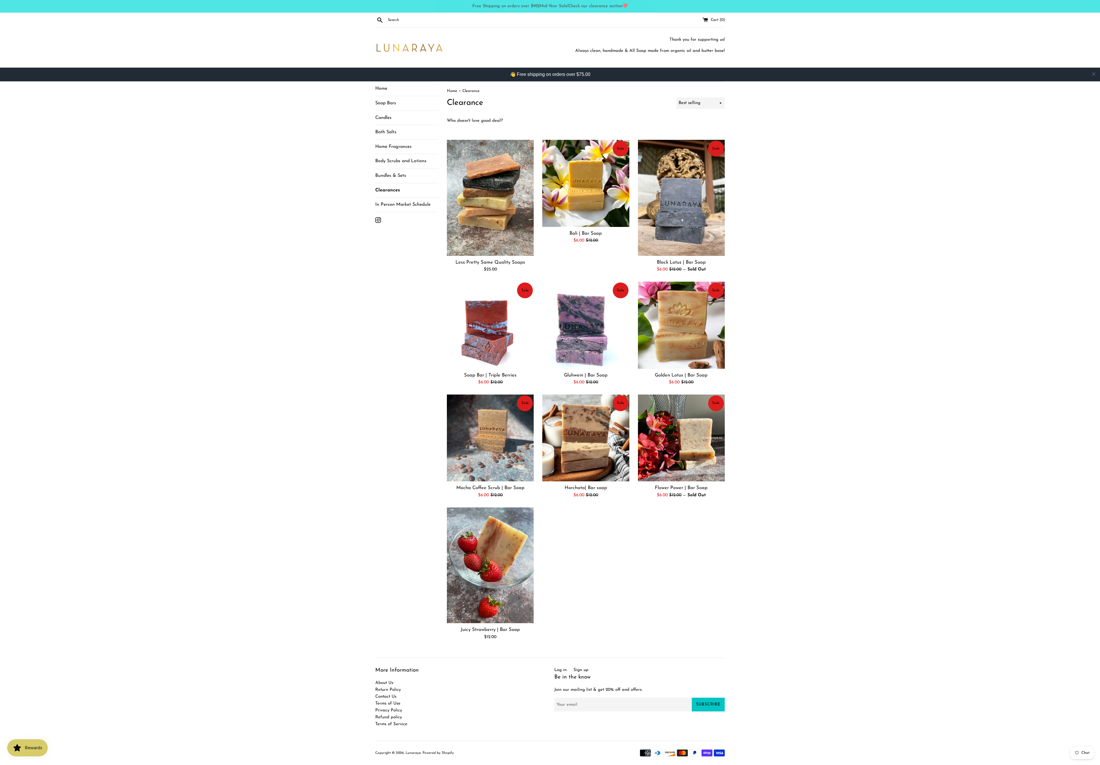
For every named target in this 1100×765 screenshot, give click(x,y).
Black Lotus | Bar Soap (681, 262)
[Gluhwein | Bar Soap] (585, 325)
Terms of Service (391, 724)
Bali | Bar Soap (585, 233)
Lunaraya (413, 753)
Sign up (580, 670)
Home (381, 88)
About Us (384, 683)
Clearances (387, 190)
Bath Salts (385, 132)
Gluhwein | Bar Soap (586, 375)
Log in (560, 670)
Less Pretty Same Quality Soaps (490, 262)
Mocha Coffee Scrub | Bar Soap (490, 488)
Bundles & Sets (390, 175)
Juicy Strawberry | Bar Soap (490, 629)
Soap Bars (385, 103)
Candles (383, 117)
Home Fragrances (393, 146)
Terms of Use (387, 703)
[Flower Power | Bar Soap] (681, 438)
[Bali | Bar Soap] (585, 183)
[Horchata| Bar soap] (585, 438)
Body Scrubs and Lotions (401, 161)
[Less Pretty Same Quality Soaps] (490, 198)
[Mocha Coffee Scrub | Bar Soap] (490, 438)
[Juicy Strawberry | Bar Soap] (490, 565)
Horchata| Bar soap (586, 488)
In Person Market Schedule (403, 204)
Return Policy (388, 690)
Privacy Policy (388, 710)
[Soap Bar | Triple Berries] (490, 325)
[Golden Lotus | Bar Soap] (681, 325)
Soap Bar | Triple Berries (490, 375)
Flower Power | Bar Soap (681, 488)
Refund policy (388, 717)
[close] (1094, 74)
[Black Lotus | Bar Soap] (681, 198)
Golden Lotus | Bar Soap (681, 375)
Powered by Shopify (438, 753)
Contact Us (385, 697)
